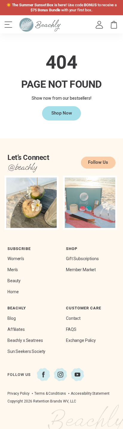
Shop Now (61, 113)
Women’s (15, 258)
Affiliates (16, 329)
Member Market (81, 269)
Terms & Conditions (50, 393)
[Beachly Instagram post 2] (90, 203)
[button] (114, 25)
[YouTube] (77, 374)
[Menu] (8, 24)
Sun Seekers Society (26, 351)
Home (13, 291)
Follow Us (98, 162)
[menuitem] (100, 25)
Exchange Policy (81, 340)
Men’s (12, 269)
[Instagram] (60, 374)
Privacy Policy (18, 393)
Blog (11, 318)
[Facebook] (43, 374)
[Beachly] (40, 25)
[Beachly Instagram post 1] (31, 203)
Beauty (14, 280)
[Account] (99, 25)
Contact (73, 318)
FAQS (71, 329)
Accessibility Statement (90, 393)
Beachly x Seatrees (25, 340)
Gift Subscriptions (82, 258)
